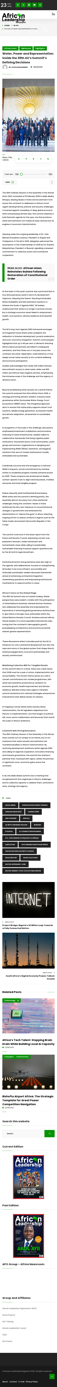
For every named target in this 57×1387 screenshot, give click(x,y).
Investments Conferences (16, 1057)
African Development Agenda (35, 805)
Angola (26, 818)
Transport (9, 1057)
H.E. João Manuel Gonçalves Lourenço (22, 838)
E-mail (21, 1381)
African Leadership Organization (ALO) (19, 1308)
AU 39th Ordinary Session (16, 825)
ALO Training (7, 1321)
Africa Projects (8, 1315)
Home (7, 25)
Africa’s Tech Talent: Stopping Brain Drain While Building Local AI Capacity (28, 1042)
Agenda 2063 (33, 812)
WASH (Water (11, 858)
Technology (9, 1000)
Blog (16, 25)
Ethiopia (9, 831)
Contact (13, 1381)
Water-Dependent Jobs (15, 864)
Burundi (37, 825)
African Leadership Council (14, 1328)
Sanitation (10, 844)
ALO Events (7, 1341)
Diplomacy (26, 48)
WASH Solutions (30, 858)
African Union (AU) (13, 812)
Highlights (40, 48)
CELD (4, 1334)
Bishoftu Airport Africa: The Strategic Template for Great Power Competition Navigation (27, 1100)
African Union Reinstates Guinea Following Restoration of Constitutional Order (27, 273)
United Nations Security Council (19, 851)
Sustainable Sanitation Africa (34, 844)
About (5, 1381)
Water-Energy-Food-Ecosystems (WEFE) (23, 871)
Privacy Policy (32, 1381)
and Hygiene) (10, 818)
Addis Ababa (10, 805)
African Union (10, 48)
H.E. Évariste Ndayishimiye (30, 831)
